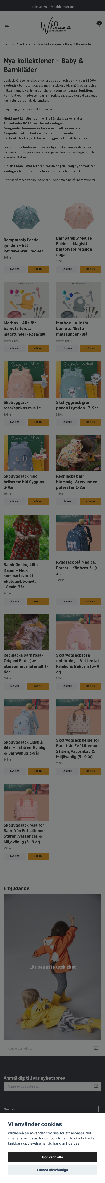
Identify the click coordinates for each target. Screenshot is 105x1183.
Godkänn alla (52, 1157)
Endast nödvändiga (52, 1170)
